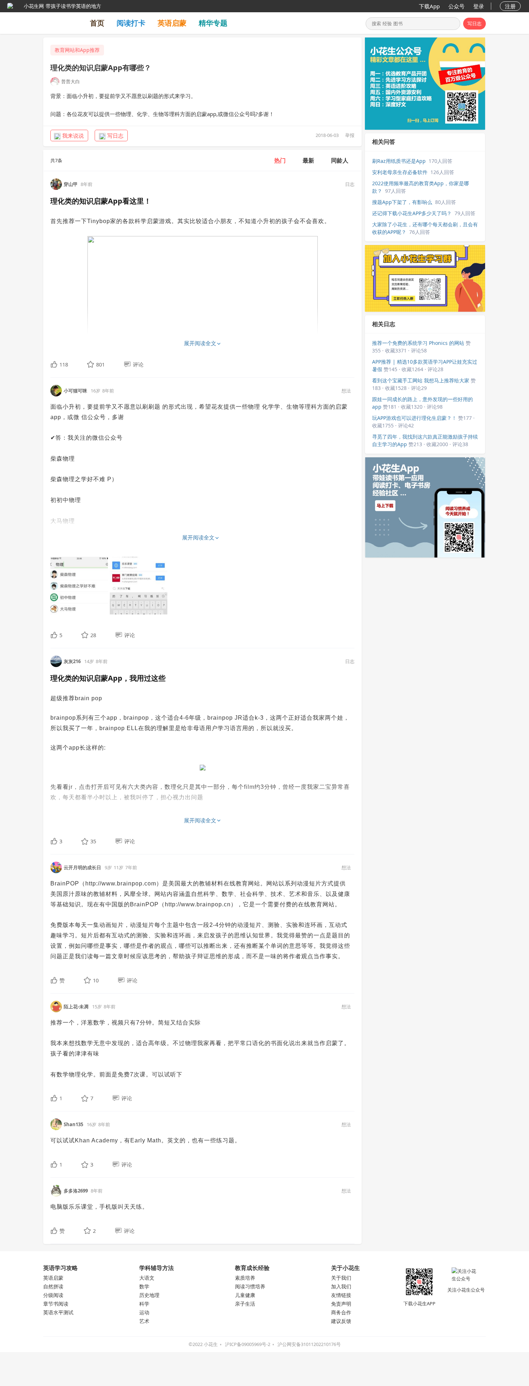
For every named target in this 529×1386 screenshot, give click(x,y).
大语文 (146, 1277)
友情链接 (341, 1295)
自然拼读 (53, 1286)
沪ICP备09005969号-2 (247, 1344)
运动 (144, 1312)
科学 (144, 1303)
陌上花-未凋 (76, 1006)
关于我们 (341, 1277)
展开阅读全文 (200, 343)
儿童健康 (245, 1295)
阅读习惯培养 (250, 1286)
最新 (308, 160)
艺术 (144, 1321)
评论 (138, 364)
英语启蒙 (172, 23)
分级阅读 (53, 1295)
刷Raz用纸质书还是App (399, 160)
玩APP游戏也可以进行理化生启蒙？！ (414, 417)
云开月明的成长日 (82, 867)
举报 (349, 135)
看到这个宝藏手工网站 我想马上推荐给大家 (420, 380)
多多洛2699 (76, 1190)
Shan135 (73, 1124)
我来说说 (73, 135)
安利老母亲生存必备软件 (400, 172)
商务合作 (341, 1312)
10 (96, 980)
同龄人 (339, 160)
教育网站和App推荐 (77, 49)
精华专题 (213, 23)
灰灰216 (72, 661)
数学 (144, 1286)
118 (63, 364)
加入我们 (341, 1286)
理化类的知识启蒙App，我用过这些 (108, 678)
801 (100, 364)
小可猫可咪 (75, 390)
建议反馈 (341, 1321)
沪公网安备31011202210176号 (309, 1344)
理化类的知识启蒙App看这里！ (100, 201)
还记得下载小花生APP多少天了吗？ (412, 213)
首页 (97, 23)
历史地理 (149, 1295)
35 (93, 841)
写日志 (474, 23)
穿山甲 (71, 184)
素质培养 (245, 1277)
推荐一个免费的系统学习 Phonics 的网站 (418, 342)
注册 (510, 6)
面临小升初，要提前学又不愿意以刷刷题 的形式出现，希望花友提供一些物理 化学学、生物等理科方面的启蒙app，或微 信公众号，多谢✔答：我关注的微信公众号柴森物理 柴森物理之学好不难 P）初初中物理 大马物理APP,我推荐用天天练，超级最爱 (199, 474)
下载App (429, 6)
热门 (280, 160)
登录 (478, 6)
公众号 (456, 6)
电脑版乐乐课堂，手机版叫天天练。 (99, 1207)
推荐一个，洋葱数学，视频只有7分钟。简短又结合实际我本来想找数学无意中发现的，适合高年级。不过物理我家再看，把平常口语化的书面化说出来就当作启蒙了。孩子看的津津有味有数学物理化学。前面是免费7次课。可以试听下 (200, 1048)
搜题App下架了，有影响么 (402, 202)
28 (93, 635)
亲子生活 (245, 1303)
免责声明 (341, 1303)
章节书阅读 (55, 1303)
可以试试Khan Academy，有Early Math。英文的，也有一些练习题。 (145, 1140)
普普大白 (70, 81)
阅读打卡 (131, 23)
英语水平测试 (58, 1312)
